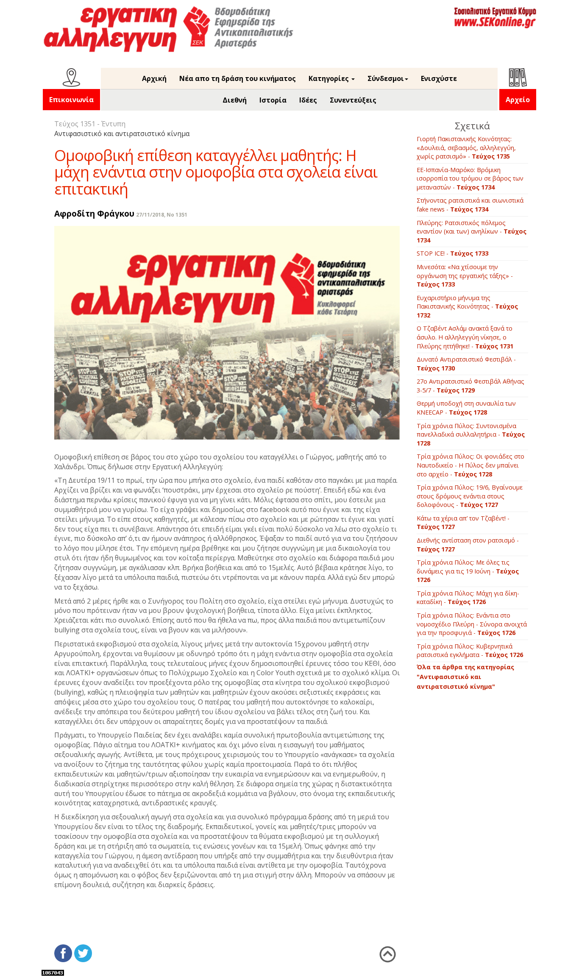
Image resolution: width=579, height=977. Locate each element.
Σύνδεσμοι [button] (385, 78)
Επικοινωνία (71, 99)
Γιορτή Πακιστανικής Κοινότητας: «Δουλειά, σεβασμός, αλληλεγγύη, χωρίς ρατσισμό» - (466, 147)
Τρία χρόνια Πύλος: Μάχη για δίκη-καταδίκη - (468, 597)
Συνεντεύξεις (353, 100)
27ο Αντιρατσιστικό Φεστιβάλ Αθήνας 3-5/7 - (470, 385)
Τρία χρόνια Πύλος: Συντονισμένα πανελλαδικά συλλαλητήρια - (471, 434)
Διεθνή (235, 100)
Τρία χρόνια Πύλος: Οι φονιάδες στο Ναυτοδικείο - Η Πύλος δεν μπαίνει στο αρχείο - (470, 465)
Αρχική (154, 78)
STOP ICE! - (452, 253)
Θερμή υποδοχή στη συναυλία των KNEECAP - (466, 407)
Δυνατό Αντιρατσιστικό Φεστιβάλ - (466, 363)
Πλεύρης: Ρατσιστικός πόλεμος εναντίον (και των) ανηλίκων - (471, 231)
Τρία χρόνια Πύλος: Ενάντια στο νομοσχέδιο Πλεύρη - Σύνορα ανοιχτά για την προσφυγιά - (472, 624)
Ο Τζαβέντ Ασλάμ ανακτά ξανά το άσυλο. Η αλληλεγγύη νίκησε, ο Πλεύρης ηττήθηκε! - (465, 337)
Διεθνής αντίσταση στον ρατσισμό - (468, 544)
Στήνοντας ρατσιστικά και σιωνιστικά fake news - (470, 204)
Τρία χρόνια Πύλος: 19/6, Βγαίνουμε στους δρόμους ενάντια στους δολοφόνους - (470, 496)
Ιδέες (308, 100)
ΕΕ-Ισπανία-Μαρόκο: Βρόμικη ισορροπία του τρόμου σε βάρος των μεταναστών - (470, 178)
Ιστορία (273, 100)
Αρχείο (518, 99)
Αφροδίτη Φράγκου (94, 213)
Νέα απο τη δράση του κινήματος (237, 78)
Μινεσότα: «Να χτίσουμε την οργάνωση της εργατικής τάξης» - (465, 275)
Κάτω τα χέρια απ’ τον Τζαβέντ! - (463, 522)
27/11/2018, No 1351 (161, 214)
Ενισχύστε (439, 78)
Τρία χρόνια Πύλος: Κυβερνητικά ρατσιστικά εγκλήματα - (470, 650)
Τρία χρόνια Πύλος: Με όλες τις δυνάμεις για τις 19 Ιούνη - (468, 571)
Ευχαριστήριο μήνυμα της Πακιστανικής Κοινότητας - (467, 306)
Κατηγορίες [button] (330, 78)
